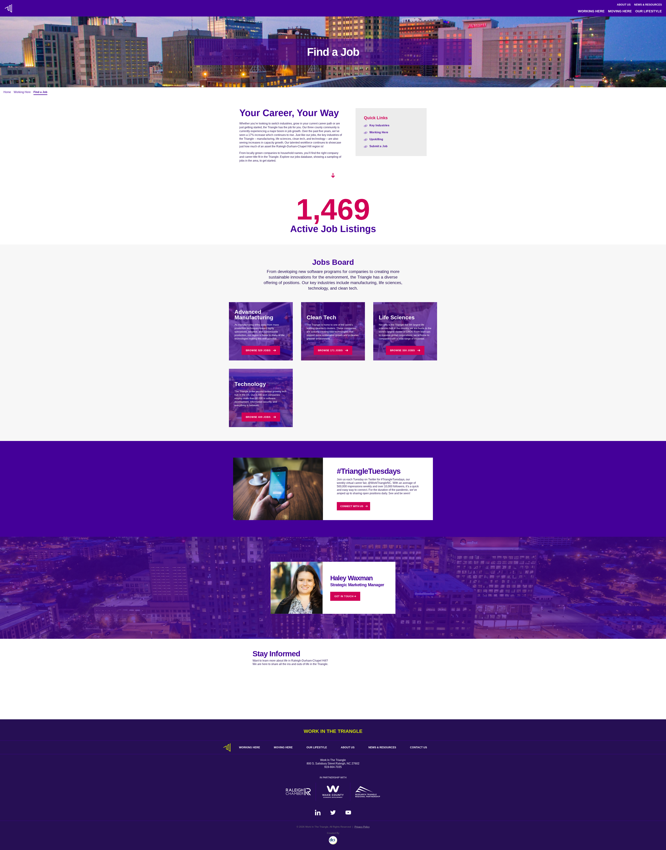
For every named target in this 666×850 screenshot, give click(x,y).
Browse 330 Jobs (402, 350)
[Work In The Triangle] (8, 8)
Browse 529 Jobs (258, 350)
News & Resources (648, 4)
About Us (624, 4)
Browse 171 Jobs (330, 350)
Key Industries (379, 125)
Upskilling (376, 139)
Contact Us (418, 747)
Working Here (591, 11)
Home (7, 92)
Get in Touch (343, 596)
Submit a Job (378, 146)
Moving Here (620, 11)
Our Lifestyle (648, 11)
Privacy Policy (362, 826)
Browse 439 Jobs (258, 417)
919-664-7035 (333, 766)
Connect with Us (351, 506)
